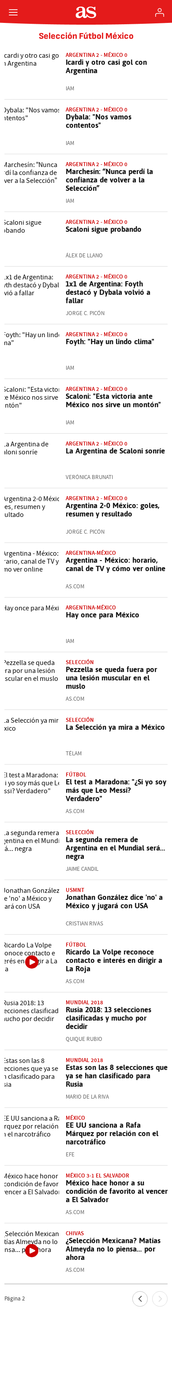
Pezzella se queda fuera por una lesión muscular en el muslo (111, 678)
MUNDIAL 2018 (84, 1002)
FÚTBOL (76, 774)
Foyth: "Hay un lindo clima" (110, 341)
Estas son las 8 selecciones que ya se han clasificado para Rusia (117, 1075)
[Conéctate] (159, 12)
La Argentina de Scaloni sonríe (115, 450)
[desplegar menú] (13, 12)
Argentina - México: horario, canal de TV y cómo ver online (115, 564)
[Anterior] (140, 1299)
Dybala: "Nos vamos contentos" (98, 121)
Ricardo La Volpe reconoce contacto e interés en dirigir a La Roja (114, 960)
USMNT (75, 890)
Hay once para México (102, 614)
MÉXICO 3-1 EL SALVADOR (97, 1175)
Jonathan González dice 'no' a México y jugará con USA (114, 901)
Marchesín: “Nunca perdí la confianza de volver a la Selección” (109, 180)
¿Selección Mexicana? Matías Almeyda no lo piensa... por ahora (113, 1249)
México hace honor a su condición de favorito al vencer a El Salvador (117, 1191)
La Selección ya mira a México (115, 727)
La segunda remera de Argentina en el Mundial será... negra (115, 848)
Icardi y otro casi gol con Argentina (106, 66)
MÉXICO (75, 1117)
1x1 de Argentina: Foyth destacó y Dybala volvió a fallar (108, 292)
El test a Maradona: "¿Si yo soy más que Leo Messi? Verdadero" (116, 790)
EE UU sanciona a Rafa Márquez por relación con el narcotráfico (112, 1133)
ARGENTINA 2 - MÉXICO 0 (96, 498)
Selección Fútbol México (86, 36)
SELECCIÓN (80, 832)
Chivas (75, 1233)
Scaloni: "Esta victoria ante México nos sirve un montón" (113, 400)
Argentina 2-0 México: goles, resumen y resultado (112, 509)
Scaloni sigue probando (104, 229)
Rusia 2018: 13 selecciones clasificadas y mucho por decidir (108, 1018)
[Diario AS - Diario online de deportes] (86, 12)
